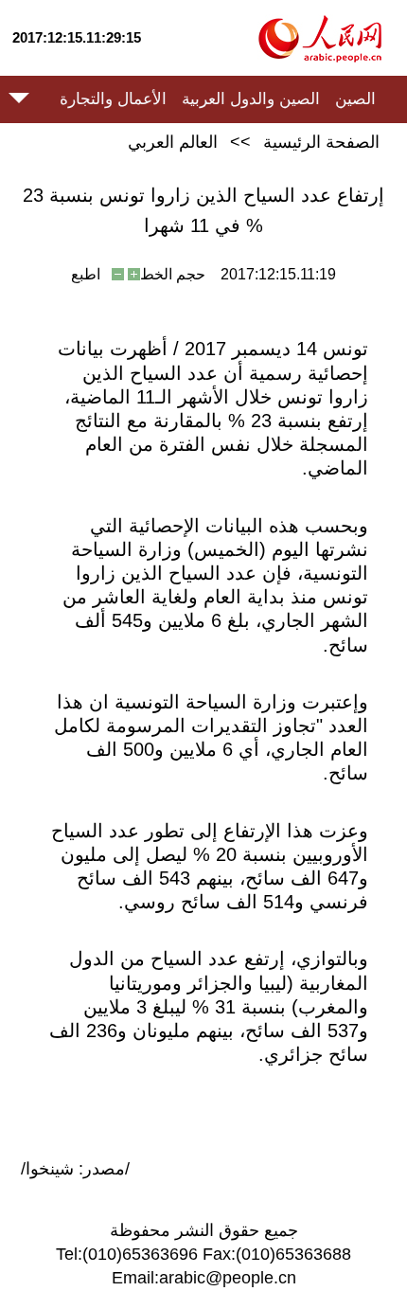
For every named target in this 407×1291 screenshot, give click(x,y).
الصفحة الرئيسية (321, 142)
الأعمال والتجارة (113, 99)
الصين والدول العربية (251, 99)
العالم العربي (173, 142)
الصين (355, 99)
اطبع (85, 274)
